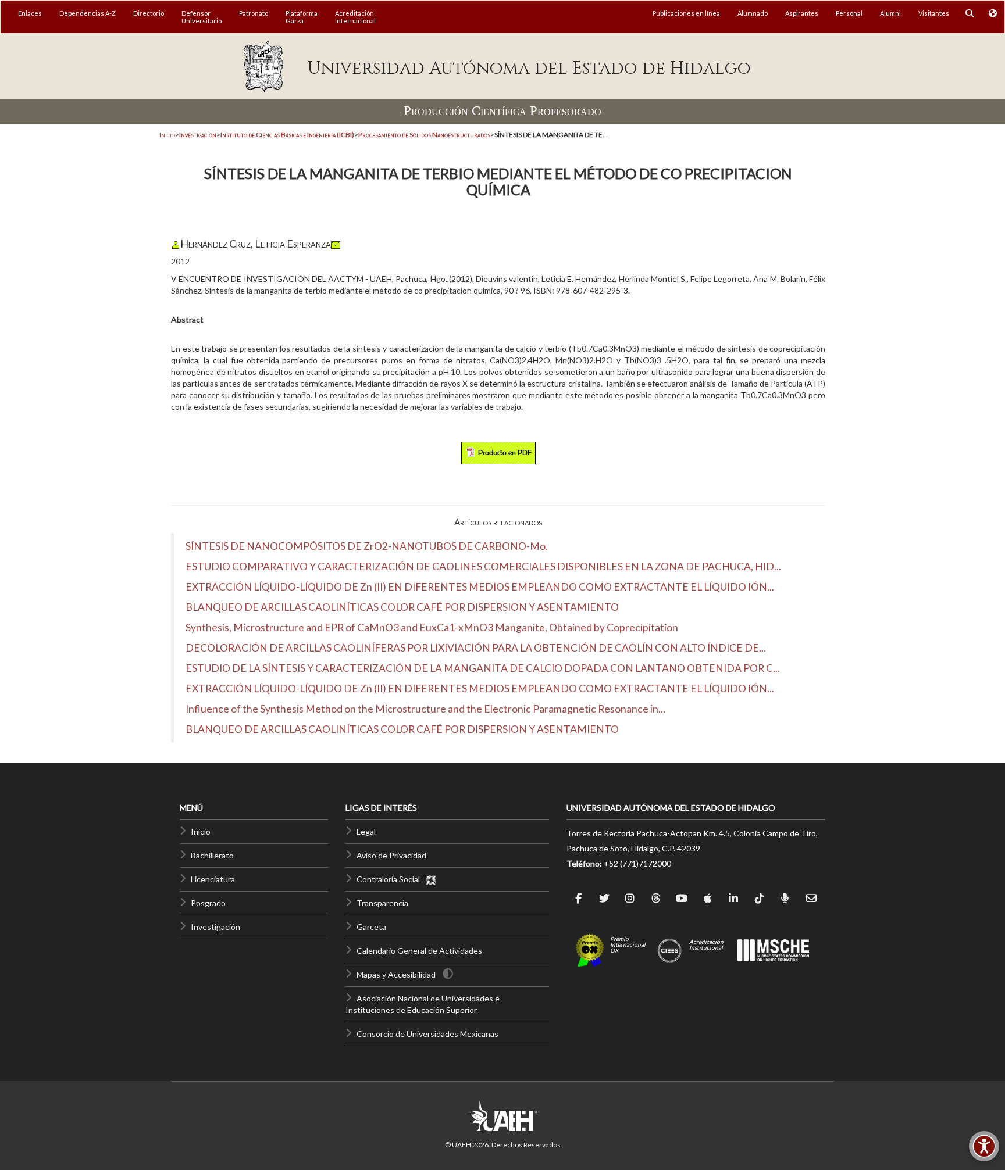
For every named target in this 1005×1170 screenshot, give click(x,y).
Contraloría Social (391, 879)
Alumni (890, 13)
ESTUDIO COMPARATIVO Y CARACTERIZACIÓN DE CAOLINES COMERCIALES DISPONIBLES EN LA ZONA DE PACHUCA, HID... (483, 566)
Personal (849, 13)
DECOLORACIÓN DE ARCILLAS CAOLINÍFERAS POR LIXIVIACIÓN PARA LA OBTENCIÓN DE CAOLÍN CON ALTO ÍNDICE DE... (476, 648)
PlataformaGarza (302, 16)
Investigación (215, 927)
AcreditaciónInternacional (355, 16)
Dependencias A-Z (87, 13)
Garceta (371, 927)
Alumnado (752, 13)
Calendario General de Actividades (419, 951)
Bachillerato (212, 855)
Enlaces (30, 13)
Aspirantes (801, 13)
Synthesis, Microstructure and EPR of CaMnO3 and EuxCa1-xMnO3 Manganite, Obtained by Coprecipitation (432, 627)
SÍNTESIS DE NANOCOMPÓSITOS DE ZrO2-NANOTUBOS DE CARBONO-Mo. (367, 546)
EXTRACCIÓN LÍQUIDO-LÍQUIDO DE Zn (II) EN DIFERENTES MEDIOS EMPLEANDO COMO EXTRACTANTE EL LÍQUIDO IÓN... (480, 587)
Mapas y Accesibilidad (396, 974)
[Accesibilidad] (984, 1146)
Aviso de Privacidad (391, 855)
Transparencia (382, 903)
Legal (366, 831)
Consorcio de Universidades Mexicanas (427, 1034)
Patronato (253, 13)
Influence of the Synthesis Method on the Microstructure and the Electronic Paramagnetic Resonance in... (425, 709)
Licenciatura (213, 879)
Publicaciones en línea (686, 13)
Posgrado (208, 903)
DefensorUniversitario (201, 16)
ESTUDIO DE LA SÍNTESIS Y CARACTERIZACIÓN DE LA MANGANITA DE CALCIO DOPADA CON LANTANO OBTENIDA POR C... (483, 668)
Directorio (148, 13)
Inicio (167, 134)
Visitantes (933, 13)
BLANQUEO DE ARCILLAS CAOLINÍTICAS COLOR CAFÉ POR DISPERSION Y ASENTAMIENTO (402, 607)
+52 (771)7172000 (637, 863)
